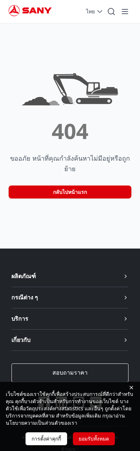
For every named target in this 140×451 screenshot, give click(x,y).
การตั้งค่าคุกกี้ (46, 438)
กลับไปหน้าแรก (70, 191)
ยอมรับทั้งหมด (94, 438)
